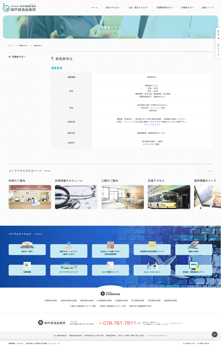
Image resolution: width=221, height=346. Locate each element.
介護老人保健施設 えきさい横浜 (83, 306)
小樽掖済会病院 (50, 300)
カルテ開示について (110, 271)
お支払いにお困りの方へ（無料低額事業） (110, 252)
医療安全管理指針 (75, 335)
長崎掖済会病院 (170, 300)
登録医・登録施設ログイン (194, 271)
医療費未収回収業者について (152, 251)
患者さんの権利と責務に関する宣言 (131, 335)
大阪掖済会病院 (121, 300)
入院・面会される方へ (138, 7)
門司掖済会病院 (154, 300)
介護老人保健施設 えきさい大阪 (112, 306)
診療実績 (27, 271)
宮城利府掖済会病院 (68, 300)
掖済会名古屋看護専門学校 (140, 306)
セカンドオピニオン (152, 271)
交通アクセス (190, 343)
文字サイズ (218, 48)
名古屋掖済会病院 (104, 300)
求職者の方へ (187, 7)
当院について (208, 7)
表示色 (218, 33)
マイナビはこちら (152, 124)
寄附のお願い (193, 251)
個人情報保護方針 (60, 335)
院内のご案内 (27, 251)
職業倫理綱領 (111, 335)
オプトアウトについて (69, 271)
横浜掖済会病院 (86, 300)
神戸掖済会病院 (137, 300)
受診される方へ (113, 7)
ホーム (95, 7)
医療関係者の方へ (165, 7)
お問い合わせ (204, 343)
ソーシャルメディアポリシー (156, 335)
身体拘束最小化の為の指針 (94, 335)
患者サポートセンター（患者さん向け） (69, 252)
